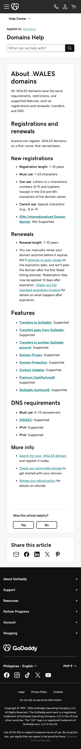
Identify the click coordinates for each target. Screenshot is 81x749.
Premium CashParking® (37, 377)
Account (9, 622)
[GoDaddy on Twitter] (37, 677)
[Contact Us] (56, 7)
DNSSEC (25, 419)
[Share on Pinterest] (58, 554)
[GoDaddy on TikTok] (27, 677)
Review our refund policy (37, 480)
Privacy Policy (39, 691)
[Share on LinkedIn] (37, 554)
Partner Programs (16, 611)
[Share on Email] (16, 554)
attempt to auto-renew (44, 260)
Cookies (58, 691)
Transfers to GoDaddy (35, 322)
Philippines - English (18, 666)
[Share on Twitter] (47, 554)
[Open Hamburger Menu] (5, 6)
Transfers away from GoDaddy (41, 330)
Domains (29, 28)
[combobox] (36, 48)
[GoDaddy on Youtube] (48, 677)
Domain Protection (33, 362)
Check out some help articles (40, 468)
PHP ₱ (68, 666)
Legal (21, 691)
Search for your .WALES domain (42, 455)
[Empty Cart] (74, 7)
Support (9, 589)
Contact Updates (31, 369)
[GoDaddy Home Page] (20, 648)
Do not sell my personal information (40, 700)
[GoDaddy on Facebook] (6, 677)
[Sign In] (65, 7)
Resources (10, 600)
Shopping (10, 633)
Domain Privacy (30, 354)
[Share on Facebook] (26, 554)
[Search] (69, 48)
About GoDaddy (15, 579)
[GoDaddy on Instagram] (17, 677)
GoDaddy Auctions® (34, 389)
